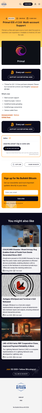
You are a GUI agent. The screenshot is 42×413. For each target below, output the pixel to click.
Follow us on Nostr (21, 374)
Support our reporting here (21, 77)
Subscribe (28, 4)
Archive (16, 115)
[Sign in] (35, 4)
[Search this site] (20, 4)
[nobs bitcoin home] (4, 4)
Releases (11, 18)
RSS (21, 400)
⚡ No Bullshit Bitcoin (12, 148)
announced (34, 87)
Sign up (21, 397)
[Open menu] (39, 4)
